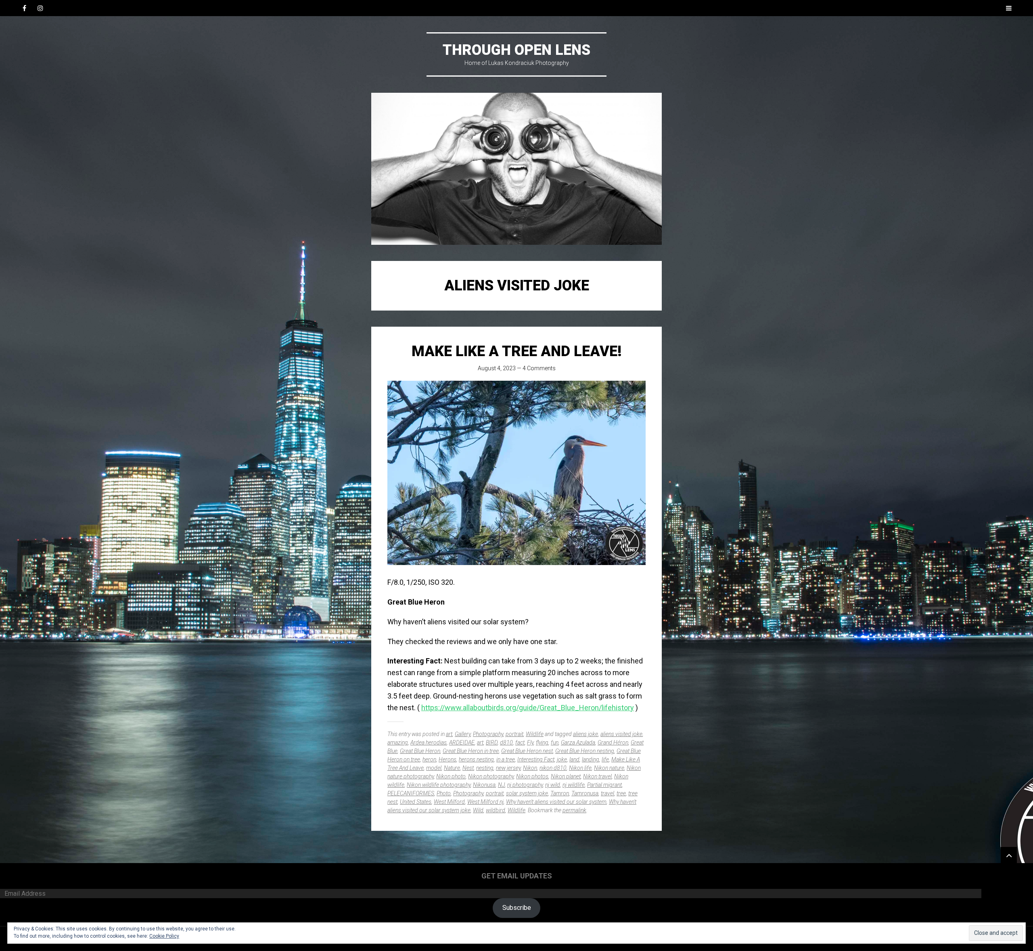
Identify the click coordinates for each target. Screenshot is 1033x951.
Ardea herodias (428, 742)
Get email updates (516, 876)
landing (590, 759)
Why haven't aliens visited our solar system (556, 802)
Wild (478, 810)
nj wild (552, 785)
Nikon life (580, 768)
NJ (501, 785)
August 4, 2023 (497, 368)
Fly (530, 742)
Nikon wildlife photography (438, 785)
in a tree (505, 759)
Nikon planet (566, 776)
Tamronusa (584, 793)
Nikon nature (609, 768)
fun (554, 742)
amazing (397, 742)
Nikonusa (484, 785)
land (574, 759)
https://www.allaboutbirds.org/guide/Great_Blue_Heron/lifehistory (527, 707)
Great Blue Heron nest (527, 751)
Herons (447, 759)
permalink (574, 810)
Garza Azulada (578, 742)
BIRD (492, 742)
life (605, 759)
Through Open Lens (516, 50)
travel (607, 793)
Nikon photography (491, 776)
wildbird (495, 810)
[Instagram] (40, 8)
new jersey (508, 768)
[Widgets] (1009, 855)
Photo (444, 793)
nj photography (525, 785)
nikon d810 (553, 768)
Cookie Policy (164, 936)
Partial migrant (604, 785)
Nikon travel (597, 776)
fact (520, 742)
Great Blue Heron (420, 751)
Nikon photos (532, 776)
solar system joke (527, 793)
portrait (514, 734)
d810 (506, 742)
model (433, 768)
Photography (488, 734)
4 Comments (539, 368)
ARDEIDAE (462, 742)
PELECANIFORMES (410, 793)
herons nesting (476, 759)
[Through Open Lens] (516, 169)
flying (542, 742)
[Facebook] (24, 8)
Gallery (462, 734)
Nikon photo (451, 776)
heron (429, 759)
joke (562, 759)
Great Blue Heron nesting (584, 751)
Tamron (559, 793)
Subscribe (516, 907)
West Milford (449, 802)
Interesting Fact (535, 759)
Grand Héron (613, 742)
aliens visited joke (621, 734)
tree (621, 793)
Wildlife (535, 734)
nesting (484, 768)
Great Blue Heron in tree (471, 751)
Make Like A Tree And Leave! (517, 351)
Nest (468, 768)
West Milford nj (485, 802)
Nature (452, 768)
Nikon (530, 768)
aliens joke (585, 734)
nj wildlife (574, 785)
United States (415, 802)
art (449, 734)
